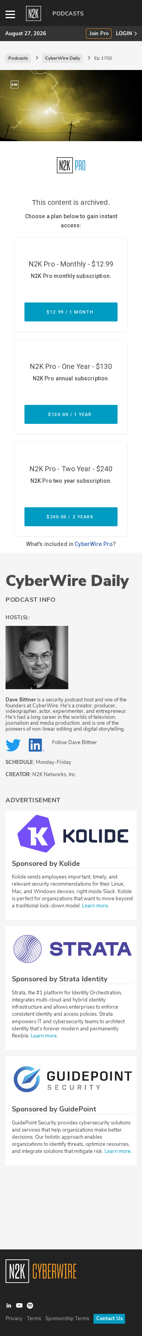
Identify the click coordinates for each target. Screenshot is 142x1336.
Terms (34, 1318)
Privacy (14, 1318)
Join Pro (99, 33)
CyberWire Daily (67, 580)
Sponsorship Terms (67, 1318)
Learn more (95, 905)
